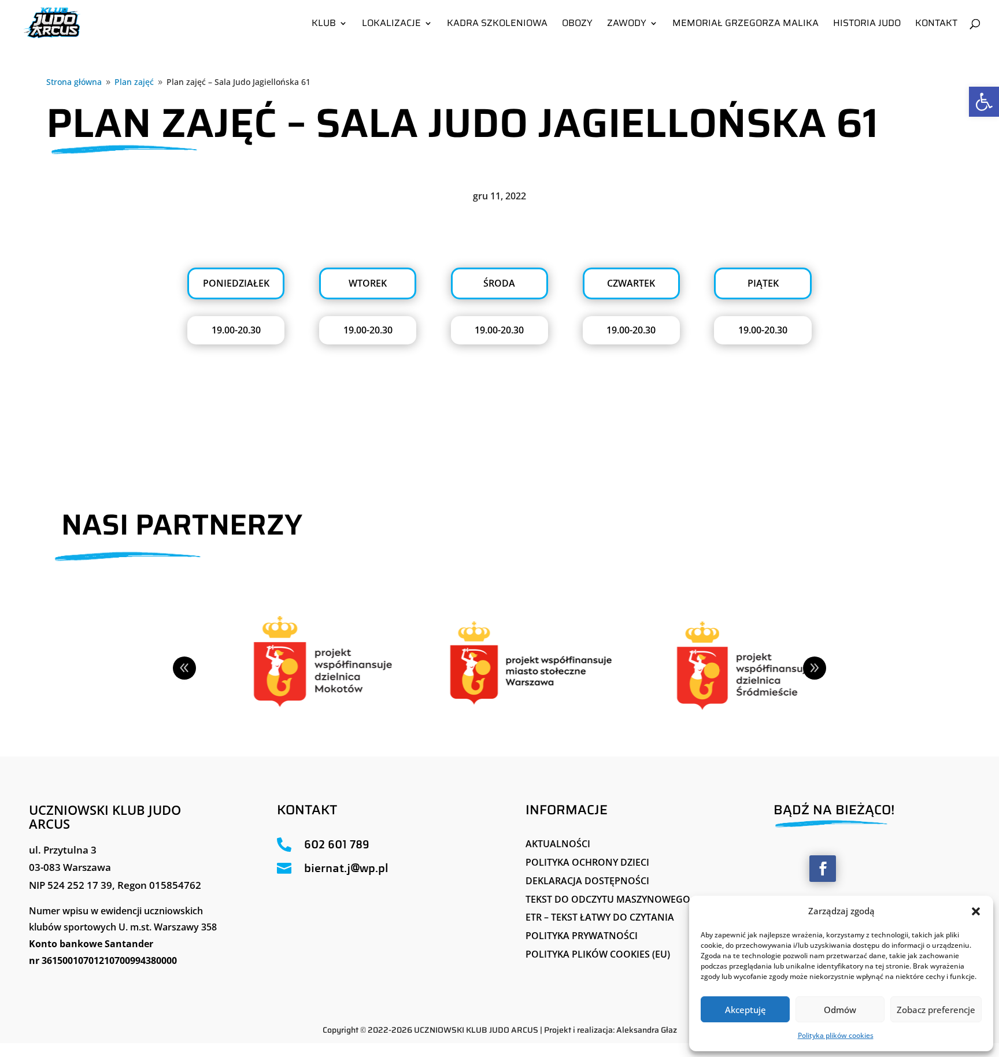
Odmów (840, 1009)
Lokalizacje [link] (391, 24)
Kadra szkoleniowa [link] (497, 24)
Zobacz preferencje (936, 1009)
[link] (984, 102)
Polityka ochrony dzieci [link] (587, 862)
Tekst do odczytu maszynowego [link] (608, 899)
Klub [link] (324, 24)
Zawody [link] (626, 24)
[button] (976, 911)
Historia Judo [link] (867, 24)
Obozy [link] (577, 24)
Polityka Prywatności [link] (582, 935)
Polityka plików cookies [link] (836, 1035)
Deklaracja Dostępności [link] (587, 880)
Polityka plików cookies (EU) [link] (598, 954)
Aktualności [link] (558, 843)
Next (814, 668)
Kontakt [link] (936, 24)
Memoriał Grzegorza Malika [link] (745, 24)
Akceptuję (745, 1009)
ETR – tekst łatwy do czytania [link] (600, 917)
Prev (184, 668)
